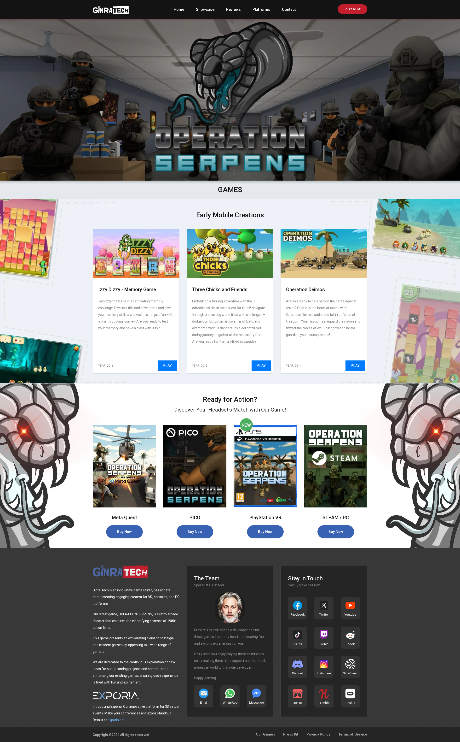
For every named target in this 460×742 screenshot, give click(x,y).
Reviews (233, 9)
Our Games (265, 734)
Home (179, 9)
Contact (289, 9)
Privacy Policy (318, 734)
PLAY (167, 365)
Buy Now (124, 532)
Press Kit (290, 734)
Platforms (261, 9)
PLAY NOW (353, 9)
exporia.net (116, 720)
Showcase (205, 9)
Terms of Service (352, 734)
